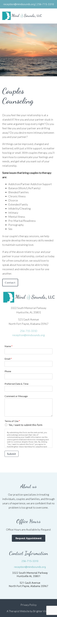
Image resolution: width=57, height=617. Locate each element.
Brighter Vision (41, 611)
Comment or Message (16, 396)
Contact (10, 282)
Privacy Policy (28, 604)
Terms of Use (12, 421)
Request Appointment (29, 538)
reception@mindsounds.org (28, 335)
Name (8, 346)
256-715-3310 (28, 330)
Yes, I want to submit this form (25, 425)
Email (8, 358)
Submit (11, 453)
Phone (8, 371)
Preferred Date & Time (16, 383)
